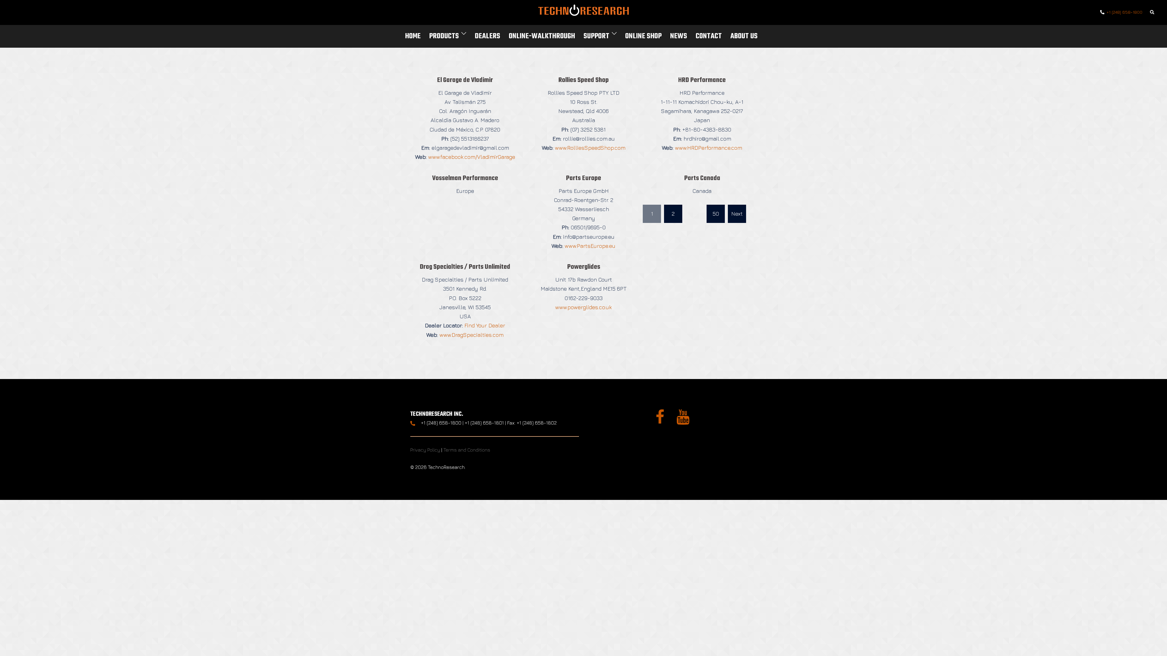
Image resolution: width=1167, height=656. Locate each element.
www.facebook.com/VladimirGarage (471, 157)
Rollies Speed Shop (583, 80)
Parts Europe (583, 178)
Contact (709, 36)
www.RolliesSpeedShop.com (590, 148)
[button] (1152, 12)
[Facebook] (660, 420)
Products (444, 36)
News (678, 36)
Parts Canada (702, 178)
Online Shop (643, 36)
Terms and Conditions (466, 450)
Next (737, 213)
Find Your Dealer (484, 325)
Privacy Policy (425, 450)
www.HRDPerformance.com (708, 148)
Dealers (487, 36)
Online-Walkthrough (542, 36)
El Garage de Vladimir (465, 80)
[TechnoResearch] (583, 12)
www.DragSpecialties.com (471, 335)
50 (716, 213)
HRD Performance (702, 80)
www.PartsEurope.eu (590, 246)
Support (596, 36)
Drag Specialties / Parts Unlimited (465, 267)
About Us (744, 36)
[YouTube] (683, 420)
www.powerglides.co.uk (583, 307)
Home (413, 36)
